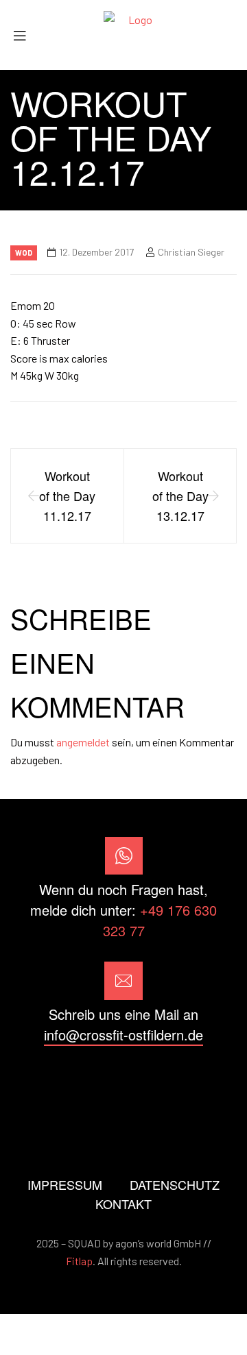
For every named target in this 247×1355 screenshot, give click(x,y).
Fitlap (79, 1260)
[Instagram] (123, 1084)
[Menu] (25, 35)
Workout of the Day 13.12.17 (180, 495)
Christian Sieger (191, 252)
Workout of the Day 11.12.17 (67, 495)
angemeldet (83, 741)
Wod (23, 252)
